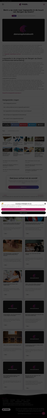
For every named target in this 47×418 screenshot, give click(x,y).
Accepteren (23, 209)
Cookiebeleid (23, 214)
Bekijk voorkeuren (23, 212)
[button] (45, 203)
